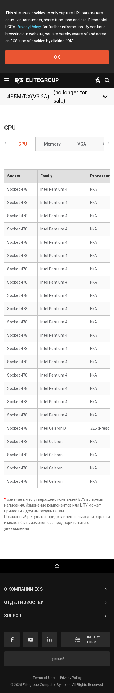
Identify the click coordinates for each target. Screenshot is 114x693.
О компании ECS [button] (23, 589)
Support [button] (14, 615)
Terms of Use (44, 678)
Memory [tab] (52, 144)
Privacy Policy (29, 27)
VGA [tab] (81, 144)
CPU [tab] (22, 144)
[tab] (57, 589)
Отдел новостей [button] (24, 602)
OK (57, 57)
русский (57, 658)
